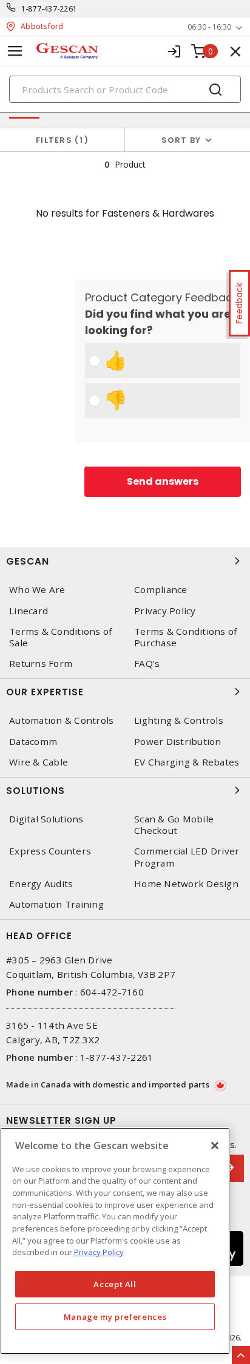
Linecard (28, 611)
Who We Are (37, 589)
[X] (214, 1145)
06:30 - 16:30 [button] (209, 27)
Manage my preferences (115, 1316)
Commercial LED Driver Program (186, 856)
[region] (115, 1240)
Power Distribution (177, 741)
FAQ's (147, 663)
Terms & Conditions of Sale (60, 637)
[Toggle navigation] (15, 51)
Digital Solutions (46, 819)
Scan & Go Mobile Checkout (174, 824)
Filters (60, 140)
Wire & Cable (38, 762)
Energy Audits (41, 884)
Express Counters (50, 851)
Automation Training (56, 904)
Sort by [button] (181, 140)
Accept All (115, 1284)
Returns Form (40, 663)
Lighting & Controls (178, 720)
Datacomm (33, 741)
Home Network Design (186, 884)
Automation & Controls (61, 720)
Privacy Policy (165, 611)
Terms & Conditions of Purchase (185, 637)
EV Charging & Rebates (186, 762)
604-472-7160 (112, 992)
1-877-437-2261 (49, 9)
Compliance (160, 589)
